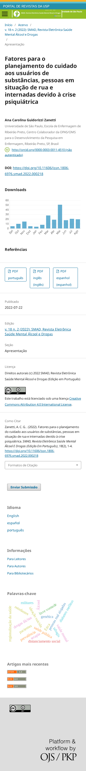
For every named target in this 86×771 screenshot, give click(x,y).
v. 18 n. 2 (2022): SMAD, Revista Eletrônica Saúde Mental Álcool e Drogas (38, 32)
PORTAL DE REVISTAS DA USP (26, 6)
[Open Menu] (5, 14)
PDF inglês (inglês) (38, 278)
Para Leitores (16, 559)
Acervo (23, 25)
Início (8, 25)
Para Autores (16, 566)
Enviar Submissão (24, 487)
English (13, 515)
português (15, 530)
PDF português (15, 274)
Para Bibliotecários (20, 573)
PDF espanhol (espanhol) (63, 278)
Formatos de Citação (23, 465)
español (13, 523)
